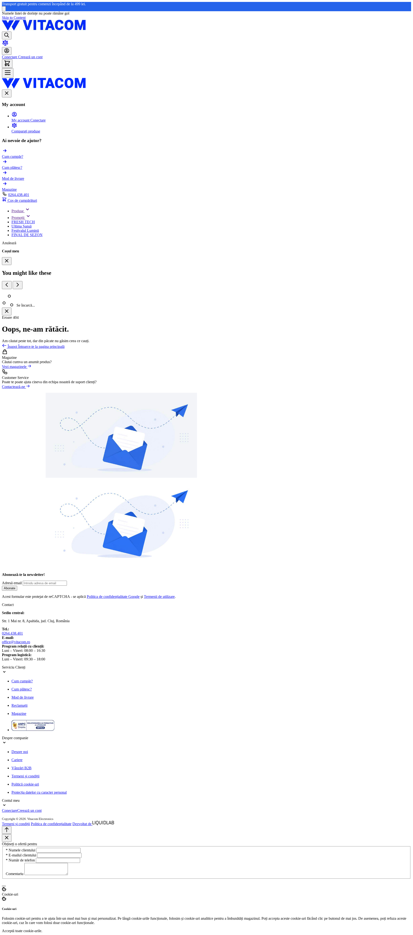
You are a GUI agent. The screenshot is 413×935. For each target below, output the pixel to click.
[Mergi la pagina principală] (44, 29)
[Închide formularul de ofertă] (6, 838)
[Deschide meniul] (7, 73)
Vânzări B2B (21, 768)
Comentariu (15, 874)
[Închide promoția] (4, 8)
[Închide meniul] (6, 93)
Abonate (9, 588)
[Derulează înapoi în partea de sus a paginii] (6, 830)
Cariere (16, 760)
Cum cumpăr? (22, 681)
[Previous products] (7, 285)
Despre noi (19, 752)
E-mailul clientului (21, 855)
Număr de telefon (21, 860)
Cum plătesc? (21, 689)
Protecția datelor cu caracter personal (39, 792)
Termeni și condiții (25, 776)
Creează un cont (30, 57)
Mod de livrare (22, 697)
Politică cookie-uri (25, 784)
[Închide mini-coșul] (6, 261)
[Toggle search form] (6, 35)
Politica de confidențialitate (51, 824)
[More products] (17, 285)
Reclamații (19, 705)
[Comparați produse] (5, 45)
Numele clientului (21, 850)
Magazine (18, 714)
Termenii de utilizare (159, 597)
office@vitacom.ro (16, 642)
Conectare (9, 57)
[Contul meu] (6, 51)
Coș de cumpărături (22, 200)
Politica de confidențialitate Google (113, 597)
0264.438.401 (18, 195)
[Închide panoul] (6, 311)
